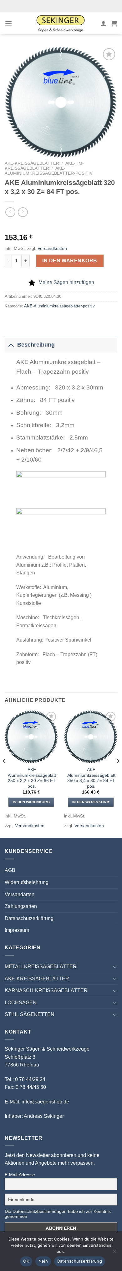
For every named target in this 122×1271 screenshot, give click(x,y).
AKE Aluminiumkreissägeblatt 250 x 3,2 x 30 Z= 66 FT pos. (32, 778)
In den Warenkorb (69, 260)
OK (26, 1261)
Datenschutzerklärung (29, 918)
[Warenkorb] (114, 23)
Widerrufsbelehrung (26, 882)
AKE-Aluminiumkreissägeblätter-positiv (49, 171)
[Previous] (4, 773)
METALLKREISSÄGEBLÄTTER (41, 966)
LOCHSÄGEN (21, 1002)
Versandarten (19, 894)
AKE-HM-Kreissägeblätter (44, 166)
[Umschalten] (11, 344)
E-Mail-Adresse (20, 1174)
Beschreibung (36, 345)
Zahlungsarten (21, 906)
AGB (10, 870)
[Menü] (8, 23)
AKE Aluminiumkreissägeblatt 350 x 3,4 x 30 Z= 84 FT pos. (91, 778)
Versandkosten (52, 248)
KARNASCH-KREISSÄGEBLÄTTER (46, 990)
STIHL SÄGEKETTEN (29, 1014)
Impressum (17, 930)
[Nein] (114, 1253)
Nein (43, 1261)
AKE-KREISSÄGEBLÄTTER (32, 163)
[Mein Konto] (103, 23)
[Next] (117, 773)
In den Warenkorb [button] (31, 802)
